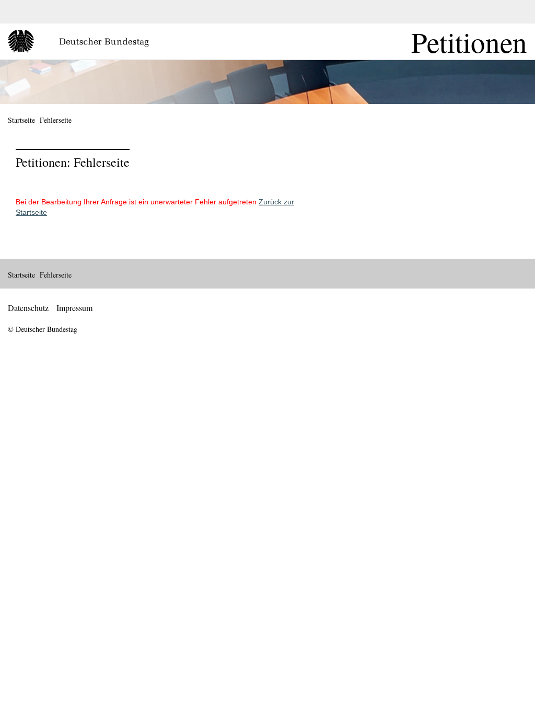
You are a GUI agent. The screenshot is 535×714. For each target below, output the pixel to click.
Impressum (74, 307)
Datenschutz (28, 307)
